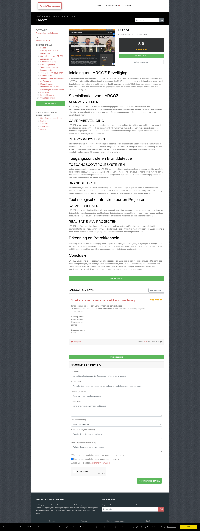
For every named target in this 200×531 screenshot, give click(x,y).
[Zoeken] (161, 20)
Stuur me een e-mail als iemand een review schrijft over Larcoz (99, 455)
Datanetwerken (46, 84)
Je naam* (75, 372)
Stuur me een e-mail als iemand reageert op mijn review (96, 459)
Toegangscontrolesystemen (51, 73)
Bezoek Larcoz (50, 103)
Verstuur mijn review (149, 481)
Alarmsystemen (112, 6)
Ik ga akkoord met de (91, 463)
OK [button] (188, 527)
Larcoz (43, 48)
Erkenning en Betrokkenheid (52, 90)
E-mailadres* (76, 381)
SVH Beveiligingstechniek (51, 118)
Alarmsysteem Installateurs (59, 16)
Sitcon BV (44, 124)
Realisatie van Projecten (50, 87)
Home (99, 6)
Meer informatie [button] (171, 527)
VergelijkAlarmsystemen (49, 6)
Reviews (128, 6)
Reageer (77, 342)
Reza (145, 342)
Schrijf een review (47, 98)
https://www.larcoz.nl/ (44, 40)
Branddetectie (46, 76)
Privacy (84, 521)
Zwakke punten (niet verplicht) (83, 442)
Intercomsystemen (47, 65)
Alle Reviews (155, 290)
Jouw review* (76, 401)
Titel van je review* (79, 391)
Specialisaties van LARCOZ (52, 56)
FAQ (148, 521)
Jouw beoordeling (78, 420)
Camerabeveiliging (48, 62)
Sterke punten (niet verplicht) (83, 430)
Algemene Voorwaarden (100, 463)
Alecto (43, 129)
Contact (52, 521)
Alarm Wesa (45, 126)
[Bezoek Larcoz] (92, 48)
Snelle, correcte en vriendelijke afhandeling (103, 300)
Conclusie (44, 92)
